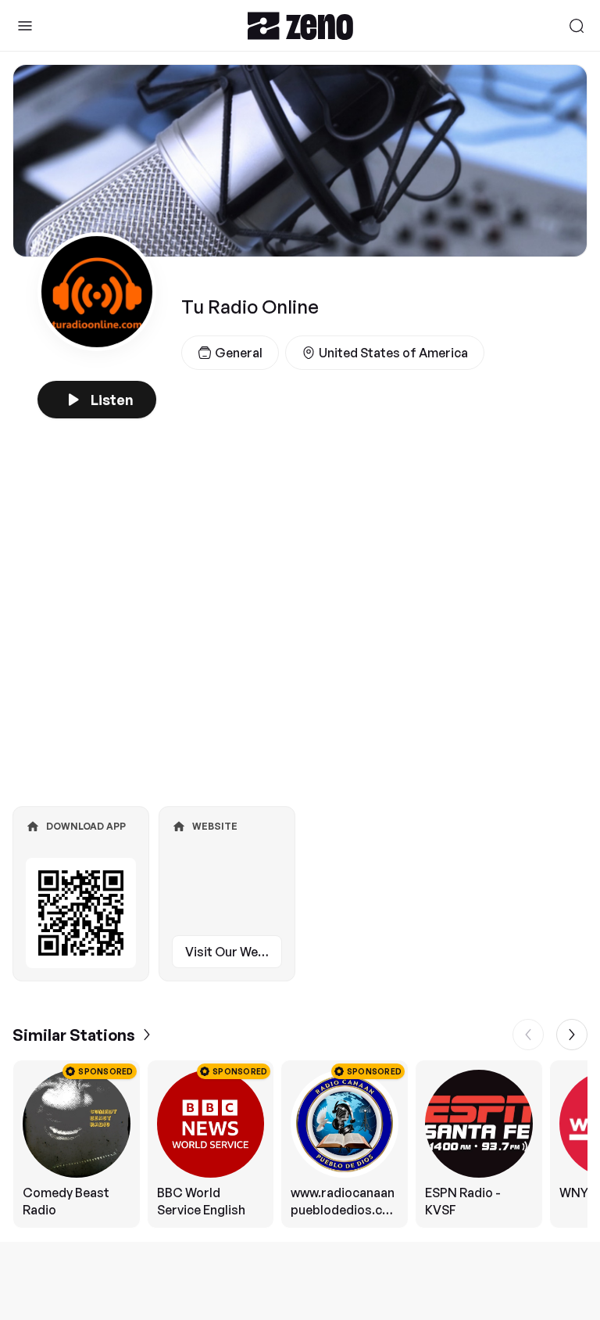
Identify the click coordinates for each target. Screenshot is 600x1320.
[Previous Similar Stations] (528, 1034)
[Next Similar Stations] (572, 1034)
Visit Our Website (233, 952)
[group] (300, 1144)
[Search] (576, 26)
